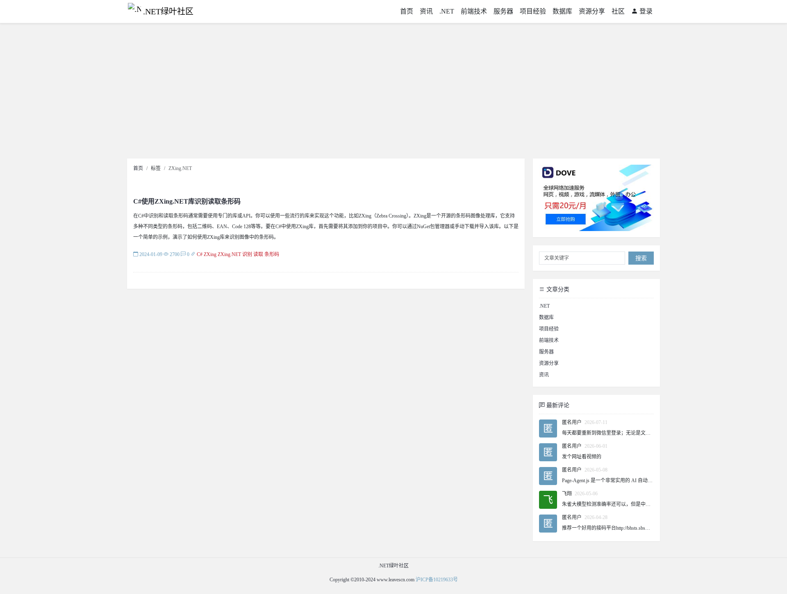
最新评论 (557, 405)
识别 (247, 254)
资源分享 (592, 11)
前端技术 (474, 11)
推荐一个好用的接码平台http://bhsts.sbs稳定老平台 (616, 528)
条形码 (271, 254)
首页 (406, 11)
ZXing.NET (229, 254)
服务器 (503, 11)
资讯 (426, 11)
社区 (618, 11)
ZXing (210, 254)
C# (199, 254)
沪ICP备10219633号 (437, 580)
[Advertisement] (393, 93)
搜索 (641, 258)
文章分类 (557, 289)
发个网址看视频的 (581, 457)
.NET (446, 11)
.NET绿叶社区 (168, 11)
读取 (258, 254)
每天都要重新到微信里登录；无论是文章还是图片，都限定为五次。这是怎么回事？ (653, 433)
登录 (645, 11)
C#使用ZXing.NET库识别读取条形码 (187, 201)
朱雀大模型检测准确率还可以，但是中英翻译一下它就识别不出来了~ (637, 504)
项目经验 (533, 11)
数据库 (562, 11)
